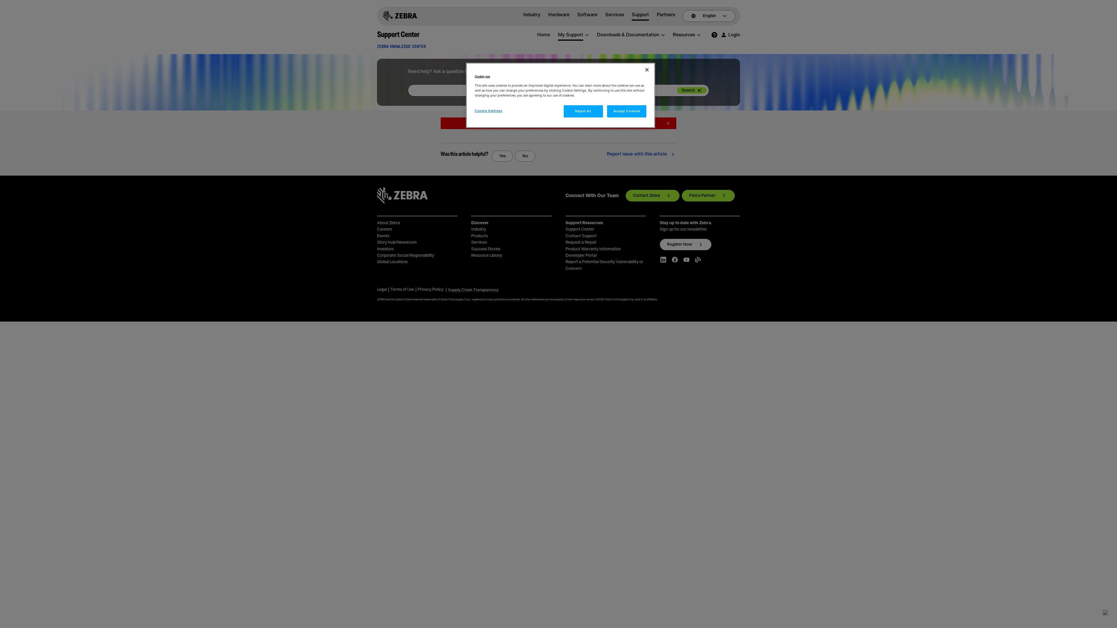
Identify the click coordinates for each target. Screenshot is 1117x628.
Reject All (583, 111)
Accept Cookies (626, 111)
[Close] (647, 69)
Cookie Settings (488, 111)
